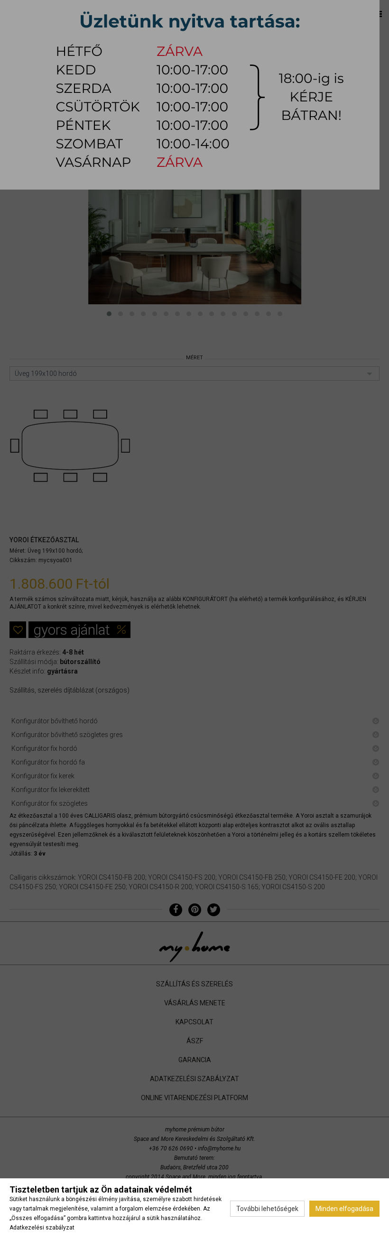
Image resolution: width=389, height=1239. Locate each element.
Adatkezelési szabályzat (41, 1227)
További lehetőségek (267, 1208)
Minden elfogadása (344, 1208)
